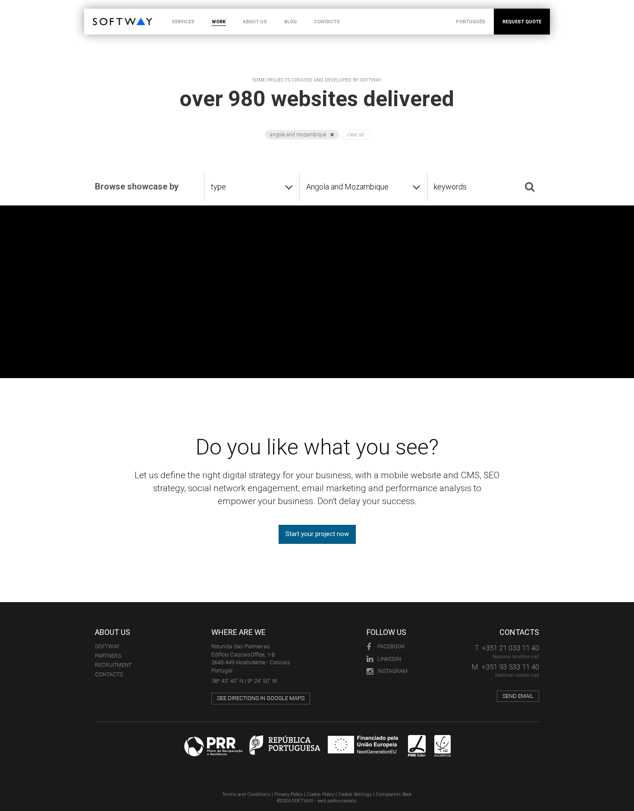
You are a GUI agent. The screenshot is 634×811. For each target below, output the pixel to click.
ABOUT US (255, 22)
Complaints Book (394, 794)
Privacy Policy (288, 794)
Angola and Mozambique (298, 135)
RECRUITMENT (113, 665)
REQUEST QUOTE (521, 22)
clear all (355, 135)
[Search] (529, 186)
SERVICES (183, 22)
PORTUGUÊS (470, 22)
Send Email (518, 696)
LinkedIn (389, 659)
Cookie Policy (320, 794)
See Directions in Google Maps (260, 698)
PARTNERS (108, 656)
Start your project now (317, 534)
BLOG (290, 22)
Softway (107, 646)
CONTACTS (327, 22)
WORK (219, 22)
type (218, 186)
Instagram (392, 671)
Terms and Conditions (246, 794)
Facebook (391, 646)
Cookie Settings (355, 794)
